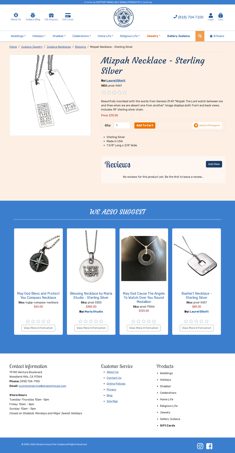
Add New (214, 164)
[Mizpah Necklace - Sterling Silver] (50, 95)
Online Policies (116, 383)
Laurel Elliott (115, 80)
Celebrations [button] (80, 36)
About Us (16, 19)
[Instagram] (200, 446)
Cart (220, 18)
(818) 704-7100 (190, 17)
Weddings (166, 373)
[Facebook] (209, 446)
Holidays (165, 379)
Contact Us (114, 378)
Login (211, 19)
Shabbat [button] (58, 36)
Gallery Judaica (170, 419)
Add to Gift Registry (209, 125)
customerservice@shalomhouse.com (42, 386)
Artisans (218, 36)
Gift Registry (51, 19)
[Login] (210, 15)
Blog (110, 395)
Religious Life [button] (129, 36)
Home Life (166, 399)
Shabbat (165, 386)
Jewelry (165, 412)
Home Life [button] (104, 36)
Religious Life (169, 406)
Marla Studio (94, 311)
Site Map (112, 401)
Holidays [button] (38, 36)
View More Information (38, 328)
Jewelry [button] (152, 36)
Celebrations (168, 392)
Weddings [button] (17, 36)
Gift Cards (67, 19)
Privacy (111, 389)
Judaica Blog (33, 19)
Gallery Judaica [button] (178, 36)
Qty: (108, 125)
